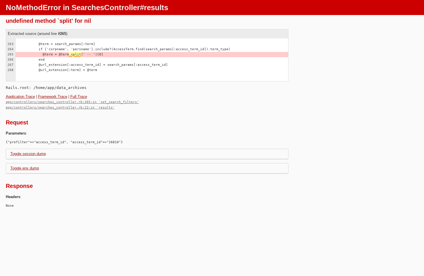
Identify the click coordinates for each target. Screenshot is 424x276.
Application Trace (20, 96)
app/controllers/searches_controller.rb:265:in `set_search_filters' (72, 102)
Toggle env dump (24, 168)
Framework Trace (52, 96)
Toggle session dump (28, 154)
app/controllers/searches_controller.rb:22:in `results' (60, 107)
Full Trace (78, 96)
